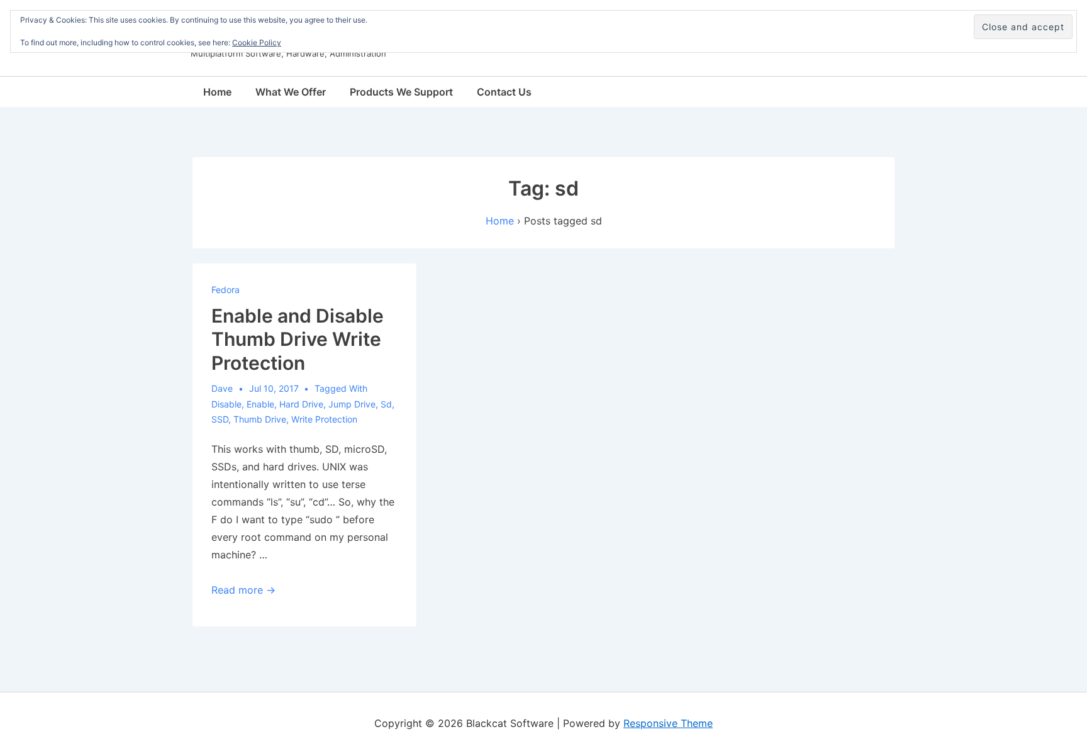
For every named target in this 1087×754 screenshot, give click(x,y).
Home (217, 92)
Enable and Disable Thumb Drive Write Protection (297, 339)
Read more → (243, 590)
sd (386, 404)
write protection (324, 419)
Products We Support (401, 92)
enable (260, 404)
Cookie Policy (256, 42)
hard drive (301, 404)
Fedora (225, 289)
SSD (219, 419)
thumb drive (259, 419)
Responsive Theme (668, 723)
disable (226, 404)
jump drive (352, 404)
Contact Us (504, 92)
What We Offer (290, 92)
